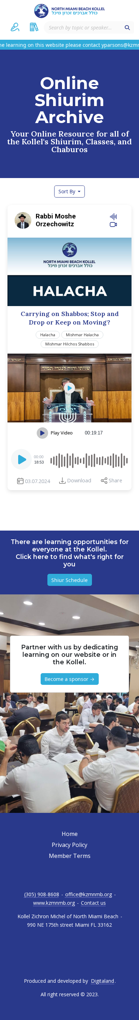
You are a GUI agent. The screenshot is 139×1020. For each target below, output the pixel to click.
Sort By (67, 191)
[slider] (88, 459)
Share (115, 480)
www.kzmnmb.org (54, 902)
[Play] (22, 461)
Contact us (93, 902)
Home (70, 834)
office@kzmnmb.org (88, 894)
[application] (69, 459)
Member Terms (70, 856)
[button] (15, 27)
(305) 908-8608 (41, 894)
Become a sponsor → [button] (69, 679)
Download (79, 480)
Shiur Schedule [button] (69, 580)
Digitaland (102, 981)
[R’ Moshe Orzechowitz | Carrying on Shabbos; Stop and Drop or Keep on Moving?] (69, 388)
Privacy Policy (69, 845)
